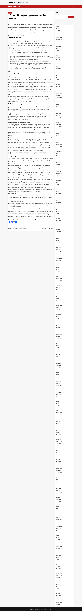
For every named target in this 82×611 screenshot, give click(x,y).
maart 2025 (58, 30)
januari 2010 (58, 436)
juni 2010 (57, 425)
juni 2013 (57, 345)
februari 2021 (58, 140)
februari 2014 (58, 327)
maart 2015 (58, 298)
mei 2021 (57, 133)
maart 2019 (58, 191)
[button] (73, 7)
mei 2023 (57, 79)
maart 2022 (58, 111)
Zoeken (56, 12)
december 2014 (59, 305)
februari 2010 (58, 434)
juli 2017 (57, 236)
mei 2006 (57, 535)
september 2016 (59, 258)
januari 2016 (58, 276)
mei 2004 (57, 588)
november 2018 (59, 200)
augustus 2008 (58, 474)
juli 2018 (57, 209)
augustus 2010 (58, 421)
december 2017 (59, 224)
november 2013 (59, 334)
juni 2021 (57, 131)
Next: (47, 227)
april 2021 (58, 135)
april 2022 (58, 108)
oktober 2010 (58, 416)
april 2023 (58, 81)
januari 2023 (58, 88)
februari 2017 (58, 247)
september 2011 (59, 392)
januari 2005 (58, 570)
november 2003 (59, 602)
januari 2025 (58, 35)
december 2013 (59, 332)
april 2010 (58, 430)
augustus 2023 (58, 73)
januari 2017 (58, 249)
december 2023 (59, 64)
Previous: (17, 227)
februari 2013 (58, 354)
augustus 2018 (58, 207)
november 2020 (59, 146)
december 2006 (59, 519)
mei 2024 (57, 52)
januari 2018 (58, 222)
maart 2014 (58, 325)
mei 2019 (57, 186)
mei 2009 (57, 454)
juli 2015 (57, 289)
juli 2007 (57, 503)
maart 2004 (58, 593)
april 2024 (58, 55)
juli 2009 (57, 450)
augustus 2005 (58, 555)
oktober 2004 (58, 577)
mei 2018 (57, 213)
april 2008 (58, 483)
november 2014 (59, 307)
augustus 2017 (58, 233)
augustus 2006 (58, 528)
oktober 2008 (58, 470)
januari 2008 (58, 490)
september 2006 (59, 526)
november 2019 (59, 173)
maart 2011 (58, 405)
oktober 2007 (58, 497)
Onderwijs (10, 12)
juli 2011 (57, 396)
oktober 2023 (58, 68)
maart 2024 (58, 57)
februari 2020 (58, 166)
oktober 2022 (58, 95)
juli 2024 (57, 48)
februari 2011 (58, 407)
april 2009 (58, 457)
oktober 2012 (58, 363)
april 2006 (58, 537)
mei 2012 (57, 374)
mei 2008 (57, 481)
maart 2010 (58, 432)
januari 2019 (58, 195)
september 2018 (59, 204)
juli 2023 (57, 75)
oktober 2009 (58, 443)
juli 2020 (57, 155)
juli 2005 (57, 557)
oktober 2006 (58, 524)
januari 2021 (58, 142)
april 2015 (58, 296)
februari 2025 (58, 32)
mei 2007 (57, 508)
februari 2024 (58, 59)
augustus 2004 (58, 582)
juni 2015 (57, 291)
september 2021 (59, 124)
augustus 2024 (58, 46)
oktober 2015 (58, 282)
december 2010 (59, 412)
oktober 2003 (58, 604)
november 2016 (59, 253)
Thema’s (18, 6)
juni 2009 (57, 452)
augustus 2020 (58, 153)
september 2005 (59, 553)
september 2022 (59, 97)
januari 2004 (58, 597)
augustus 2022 (58, 99)
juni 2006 (57, 532)
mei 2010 (57, 428)
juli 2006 (57, 530)
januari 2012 (58, 383)
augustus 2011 (58, 394)
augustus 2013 (58, 340)
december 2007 (59, 492)
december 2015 (59, 278)
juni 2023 (57, 77)
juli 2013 (57, 343)
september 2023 (59, 70)
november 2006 (59, 521)
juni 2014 (57, 318)
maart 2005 (58, 566)
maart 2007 (58, 512)
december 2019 (59, 171)
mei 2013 (57, 347)
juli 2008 (57, 477)
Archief (14, 6)
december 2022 (59, 90)
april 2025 (58, 28)
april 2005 (58, 564)
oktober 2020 (58, 148)
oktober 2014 (58, 309)
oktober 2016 (58, 256)
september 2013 (59, 338)
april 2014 (58, 323)
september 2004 (59, 579)
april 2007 (58, 510)
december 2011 (59, 385)
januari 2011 (58, 410)
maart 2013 (58, 352)
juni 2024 (57, 50)
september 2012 (59, 365)
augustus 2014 (58, 314)
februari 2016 (58, 273)
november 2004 (59, 575)
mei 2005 (57, 561)
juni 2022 (57, 104)
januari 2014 (58, 329)
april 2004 (58, 591)
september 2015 (59, 285)
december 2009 (59, 439)
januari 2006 (58, 544)
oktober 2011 (58, 390)
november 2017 (59, 227)
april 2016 (58, 269)
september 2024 (59, 44)
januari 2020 (58, 169)
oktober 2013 (58, 336)
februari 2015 (58, 300)
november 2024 (59, 39)
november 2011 (59, 387)
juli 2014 (57, 316)
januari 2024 (58, 61)
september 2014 (59, 311)
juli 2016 (57, 262)
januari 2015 (58, 303)
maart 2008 (58, 486)
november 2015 (59, 280)
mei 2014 (57, 320)
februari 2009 (58, 461)
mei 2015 (57, 294)
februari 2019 (58, 193)
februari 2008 (58, 488)
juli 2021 (57, 128)
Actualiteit (10, 6)
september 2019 (59, 177)
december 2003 (59, 599)
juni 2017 (57, 238)
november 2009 (59, 441)
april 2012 (58, 376)
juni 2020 (57, 157)
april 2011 (58, 403)
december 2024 (59, 37)
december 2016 (59, 251)
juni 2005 (57, 559)
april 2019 (58, 189)
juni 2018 (57, 211)
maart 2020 (58, 164)
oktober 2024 (58, 41)
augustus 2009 (58, 448)
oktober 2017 (58, 229)
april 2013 (58, 349)
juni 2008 (57, 479)
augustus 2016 (58, 260)
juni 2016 (57, 265)
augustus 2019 (58, 180)
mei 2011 (57, 401)
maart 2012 (58, 378)
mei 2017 (57, 240)
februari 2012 (58, 381)
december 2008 (59, 465)
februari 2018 (58, 220)
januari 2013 (58, 356)
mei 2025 (57, 26)
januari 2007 (58, 517)
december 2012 (59, 358)
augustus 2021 (58, 126)
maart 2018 (58, 218)
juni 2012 (57, 372)
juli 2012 (57, 369)
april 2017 (58, 242)
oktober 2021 (58, 122)
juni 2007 (57, 506)
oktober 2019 (58, 175)
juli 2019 (57, 182)
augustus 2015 (58, 287)
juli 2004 (57, 584)
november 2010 (59, 414)
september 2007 (59, 499)
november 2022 (59, 93)
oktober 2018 (58, 202)
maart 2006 (58, 539)
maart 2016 (58, 271)
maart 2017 (58, 244)
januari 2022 (58, 115)
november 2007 (59, 495)
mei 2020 (57, 160)
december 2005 (59, 546)
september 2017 (59, 231)
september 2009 (59, 445)
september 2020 (59, 151)
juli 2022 (57, 102)
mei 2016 (57, 267)
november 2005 (59, 548)
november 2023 (59, 66)
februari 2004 (58, 595)
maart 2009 (58, 459)
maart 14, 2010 (11, 21)
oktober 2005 (58, 550)
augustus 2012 (58, 367)
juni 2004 (57, 586)
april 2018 (58, 215)
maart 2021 (58, 137)
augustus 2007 (58, 501)
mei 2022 (57, 106)
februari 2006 (58, 541)
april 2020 (58, 162)
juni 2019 (57, 184)
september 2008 (59, 472)
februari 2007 (58, 515)
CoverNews (44, 609)
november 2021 (59, 119)
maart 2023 (58, 84)
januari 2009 (58, 463)
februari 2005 (58, 568)
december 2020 (59, 144)
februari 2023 (58, 86)
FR (23, 6)
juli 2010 (57, 423)
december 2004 (59, 573)
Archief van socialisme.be (18, 2)
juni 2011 (57, 399)
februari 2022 (58, 113)
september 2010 (59, 419)
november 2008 (59, 468)
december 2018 (59, 198)
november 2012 (59, 361)
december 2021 (59, 117)
